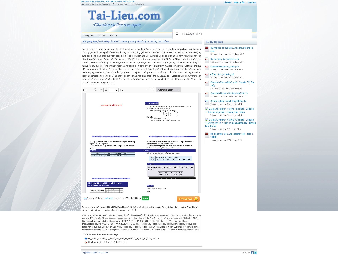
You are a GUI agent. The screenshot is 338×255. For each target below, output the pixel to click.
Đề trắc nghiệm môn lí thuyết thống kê (228, 101)
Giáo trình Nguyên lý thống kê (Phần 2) (229, 93)
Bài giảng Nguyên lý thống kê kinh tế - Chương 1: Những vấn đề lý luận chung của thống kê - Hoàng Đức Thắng (230, 123)
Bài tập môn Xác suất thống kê (224, 59)
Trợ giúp (252, 2)
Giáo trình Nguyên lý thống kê (224, 67)
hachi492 (108, 198)
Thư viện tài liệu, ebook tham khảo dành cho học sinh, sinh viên (108, 1)
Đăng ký (227, 2)
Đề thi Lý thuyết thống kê (222, 74)
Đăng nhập (239, 2)
